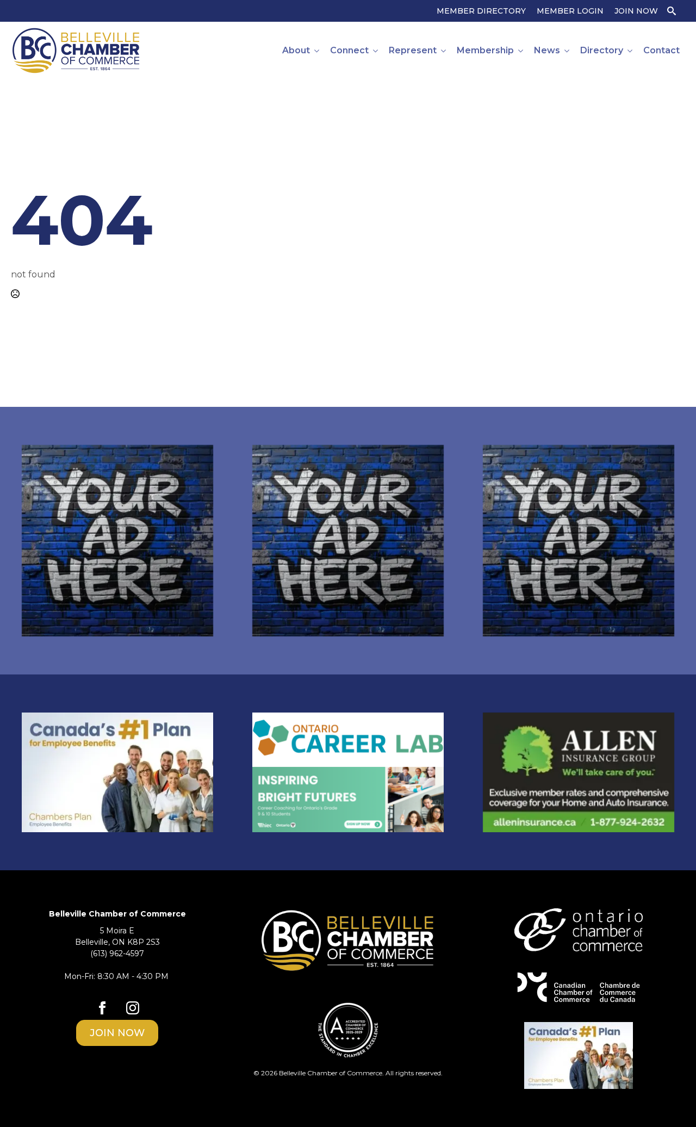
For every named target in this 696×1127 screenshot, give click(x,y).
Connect (349, 50)
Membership (485, 50)
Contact (661, 50)
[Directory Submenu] (630, 50)
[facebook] (102, 1008)
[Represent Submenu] (444, 50)
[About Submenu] (317, 50)
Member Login (570, 11)
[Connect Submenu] (376, 50)
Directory (601, 50)
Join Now (636, 11)
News (547, 50)
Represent (413, 50)
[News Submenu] (567, 50)
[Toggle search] (671, 11)
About (296, 50)
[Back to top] (668, 1099)
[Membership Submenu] (521, 50)
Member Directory (481, 11)
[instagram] (133, 1008)
